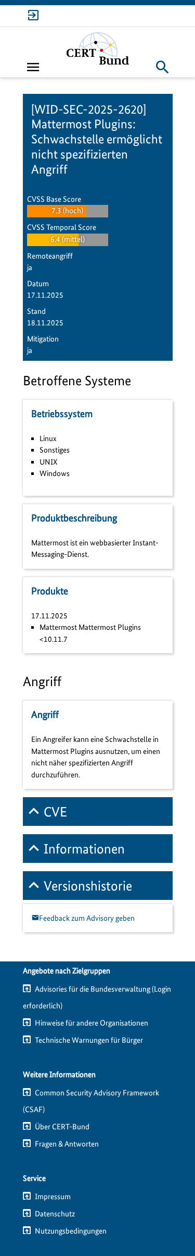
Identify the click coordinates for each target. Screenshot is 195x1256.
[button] (162, 66)
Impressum (53, 1196)
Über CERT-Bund (62, 1126)
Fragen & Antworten (67, 1144)
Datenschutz (55, 1213)
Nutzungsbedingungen (71, 1231)
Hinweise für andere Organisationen (91, 1023)
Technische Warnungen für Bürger (89, 1040)
